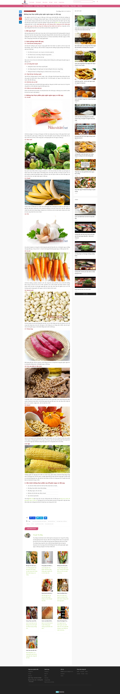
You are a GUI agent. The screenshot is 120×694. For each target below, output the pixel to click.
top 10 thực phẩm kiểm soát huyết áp (39, 521)
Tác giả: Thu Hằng (38, 535)
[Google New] (20, 18)
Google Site (30, 671)
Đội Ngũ (50, 2)
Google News (61, 2)
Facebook (62, 673)
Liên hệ (55, 2)
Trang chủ (46, 671)
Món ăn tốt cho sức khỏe (49, 682)
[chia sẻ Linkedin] (20, 22)
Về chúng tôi (38, 2)
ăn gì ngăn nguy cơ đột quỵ (62, 521)
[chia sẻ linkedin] (45, 518)
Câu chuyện (31, 2)
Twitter (62, 675)
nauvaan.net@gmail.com (68, 671)
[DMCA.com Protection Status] (60, 691)
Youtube (82, 673)
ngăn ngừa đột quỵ (51, 521)
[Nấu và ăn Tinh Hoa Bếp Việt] (24, 2)
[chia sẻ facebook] (20, 15)
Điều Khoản (45, 2)
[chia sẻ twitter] (20, 11)
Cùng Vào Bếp (47, 680)
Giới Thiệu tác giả (31, 528)
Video (46, 675)
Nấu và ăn (57, 22)
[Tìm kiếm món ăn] (94, 1)
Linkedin (78, 673)
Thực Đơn (46, 677)
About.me (30, 675)
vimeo (86, 673)
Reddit (78, 671)
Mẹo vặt (46, 673)
